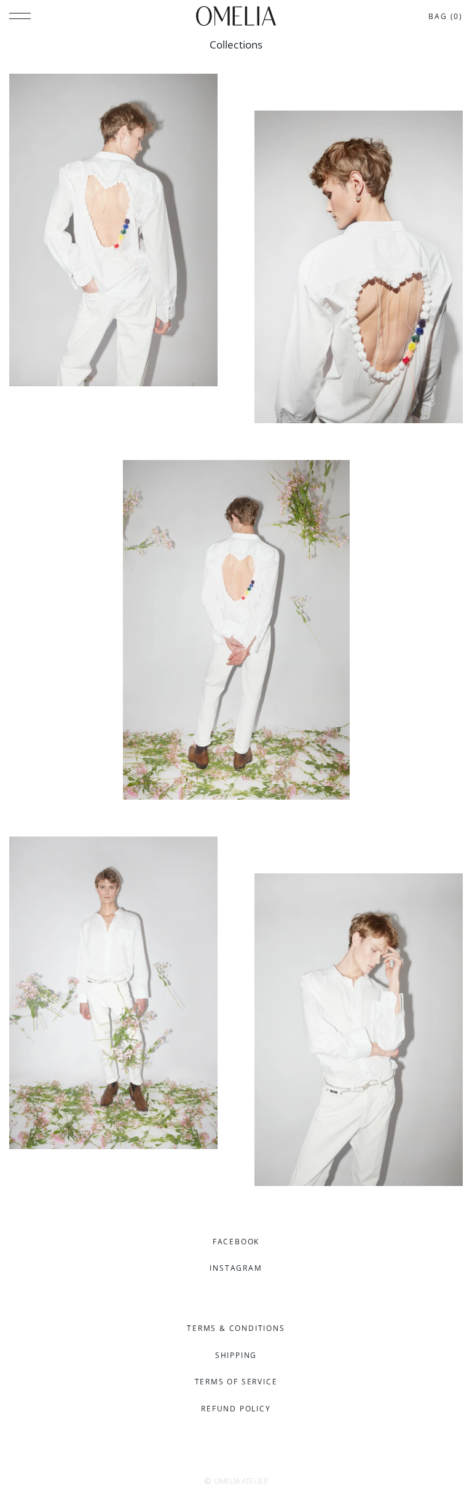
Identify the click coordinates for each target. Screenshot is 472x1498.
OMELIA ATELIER (241, 1481)
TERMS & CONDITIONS (236, 1328)
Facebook (236, 1242)
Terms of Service (236, 1382)
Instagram (236, 1268)
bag (445, 16)
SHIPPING (236, 1355)
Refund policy (235, 1409)
